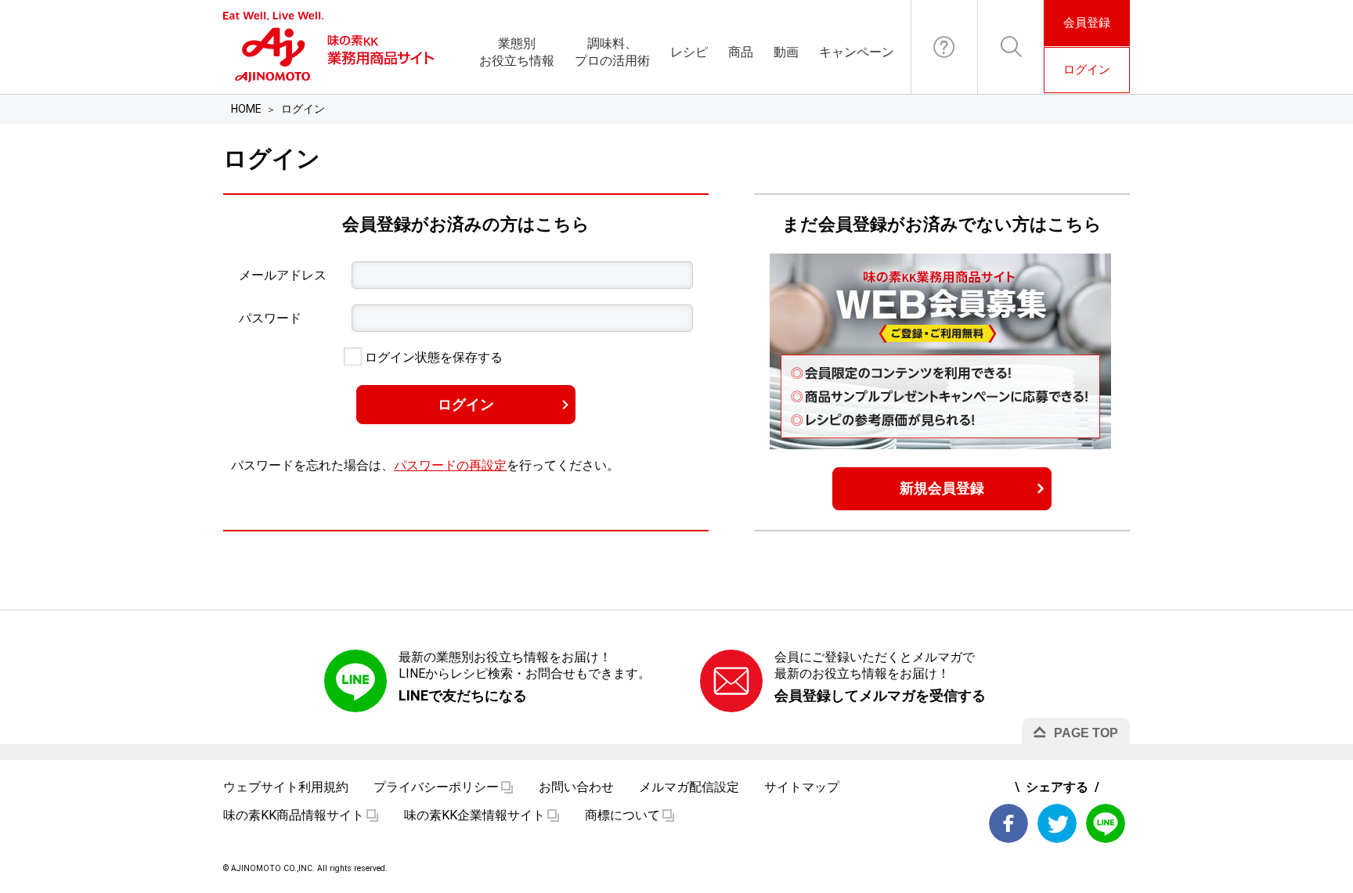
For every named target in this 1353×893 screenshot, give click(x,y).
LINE (1105, 823)
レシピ (689, 52)
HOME (246, 109)
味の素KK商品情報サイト (293, 815)
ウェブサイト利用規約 (285, 787)
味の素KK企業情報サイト (474, 815)
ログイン (1086, 70)
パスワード (270, 318)
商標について (622, 815)
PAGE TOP (1086, 733)
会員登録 (1086, 23)
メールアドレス (283, 275)
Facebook (1008, 823)
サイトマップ (801, 787)
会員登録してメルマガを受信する (880, 695)
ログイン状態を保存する (432, 357)
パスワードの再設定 (450, 465)
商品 (740, 52)
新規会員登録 (942, 488)
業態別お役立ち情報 (516, 52)
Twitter (1057, 823)
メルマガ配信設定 (689, 787)
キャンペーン (856, 52)
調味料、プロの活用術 (612, 52)
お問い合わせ (944, 47)
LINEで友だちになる (463, 695)
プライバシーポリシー (436, 787)
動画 (786, 52)
